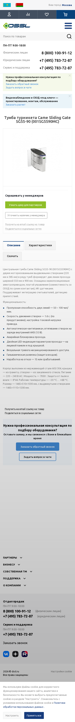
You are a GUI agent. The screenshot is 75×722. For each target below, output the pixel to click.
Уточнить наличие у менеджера (26, 215)
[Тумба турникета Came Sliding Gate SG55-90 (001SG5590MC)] (37, 158)
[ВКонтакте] (6, 654)
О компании (12, 585)
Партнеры (10, 557)
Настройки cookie (61, 671)
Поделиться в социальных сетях (23, 229)
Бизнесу (9, 564)
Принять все (34, 715)
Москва (67, 5)
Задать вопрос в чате (19, 87)
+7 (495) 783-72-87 (55, 60)
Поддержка (11, 578)
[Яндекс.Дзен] (15, 654)
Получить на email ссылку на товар (25, 224)
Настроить (12, 715)
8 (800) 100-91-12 (57, 53)
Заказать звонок (15, 642)
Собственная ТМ (15, 571)
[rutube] (25, 654)
